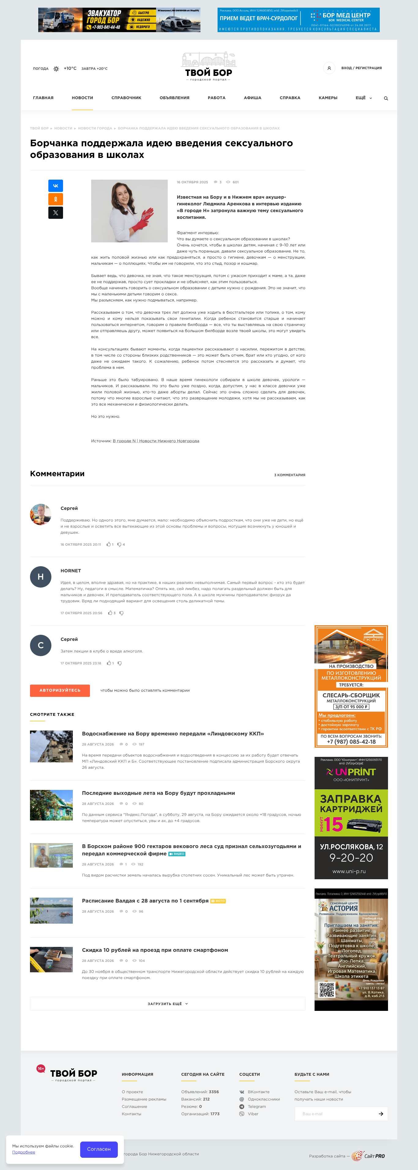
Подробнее (23, 1152)
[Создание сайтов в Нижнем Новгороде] (368, 1156)
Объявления (174, 98)
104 (142, 961)
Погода (41, 68)
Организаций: (200, 1114)
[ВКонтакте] (55, 186)
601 (236, 182)
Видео (179, 854)
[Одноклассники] (55, 199)
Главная (43, 98)
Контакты (131, 1114)
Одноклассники (264, 1099)
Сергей (69, 509)
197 (141, 744)
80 (141, 804)
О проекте (132, 1092)
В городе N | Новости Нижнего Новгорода (156, 441)
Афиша (252, 98)
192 (140, 864)
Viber (253, 1114)
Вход (346, 68)
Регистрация (369, 68)
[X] (55, 213)
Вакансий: (195, 1099)
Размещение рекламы (144, 1099)
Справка (290, 98)
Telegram (257, 1107)
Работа (217, 98)
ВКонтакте (259, 1092)
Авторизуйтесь (59, 691)
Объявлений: (200, 1092)
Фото (220, 901)
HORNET (71, 571)
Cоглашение (134, 1107)
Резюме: (191, 1107)
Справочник (126, 98)
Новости (82, 98)
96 (141, 911)
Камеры (328, 98)
